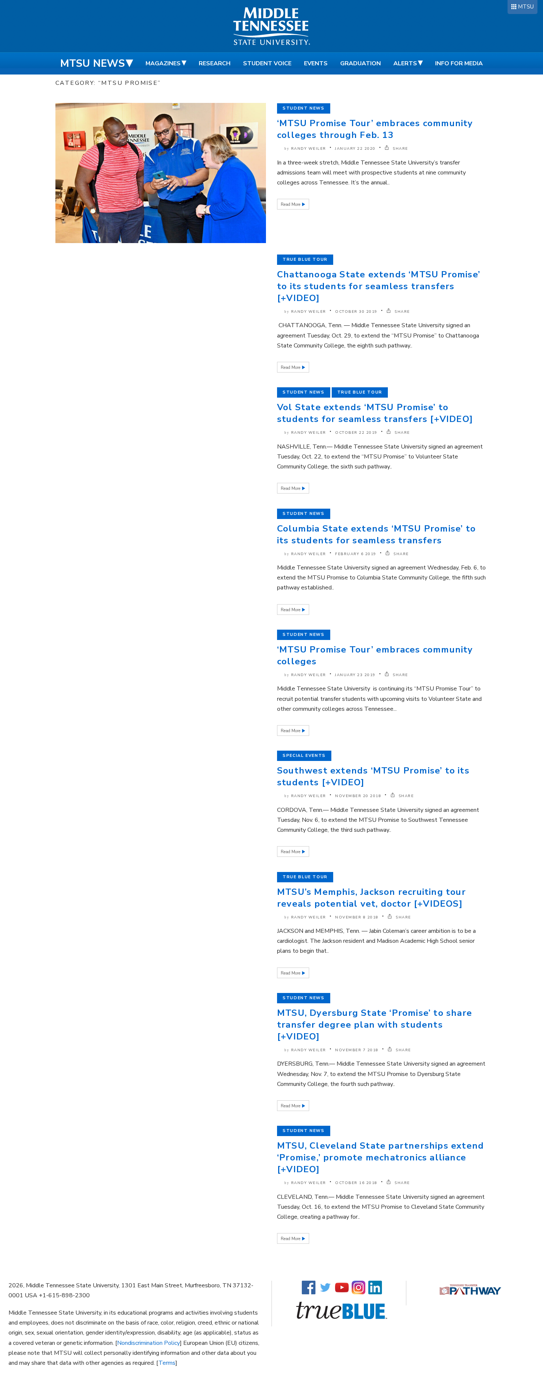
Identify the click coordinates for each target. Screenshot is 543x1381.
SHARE (399, 148)
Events (316, 63)
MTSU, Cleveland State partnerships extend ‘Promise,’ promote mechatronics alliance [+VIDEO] (380, 1157)
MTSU (526, 6)
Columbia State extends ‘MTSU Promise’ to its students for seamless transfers (376, 534)
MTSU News (92, 63)
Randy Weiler (308, 148)
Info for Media (459, 63)
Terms (166, 1363)
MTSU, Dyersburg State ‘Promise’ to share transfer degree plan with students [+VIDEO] (374, 1024)
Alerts (405, 63)
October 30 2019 (356, 311)
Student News (304, 108)
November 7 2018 (357, 1050)
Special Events (304, 755)
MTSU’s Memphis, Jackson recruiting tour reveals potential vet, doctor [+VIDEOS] (371, 898)
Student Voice (267, 63)
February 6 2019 (355, 554)
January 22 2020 (355, 148)
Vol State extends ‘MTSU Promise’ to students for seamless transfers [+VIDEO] (375, 413)
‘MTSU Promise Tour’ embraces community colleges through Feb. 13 (375, 129)
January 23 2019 (355, 675)
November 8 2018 (357, 917)
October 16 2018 (356, 1183)
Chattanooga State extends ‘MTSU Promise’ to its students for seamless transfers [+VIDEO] (378, 286)
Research (214, 63)
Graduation (360, 63)
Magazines (163, 63)
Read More (291, 204)
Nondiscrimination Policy (148, 1343)
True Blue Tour (305, 259)
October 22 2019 (356, 432)
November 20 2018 (358, 796)
